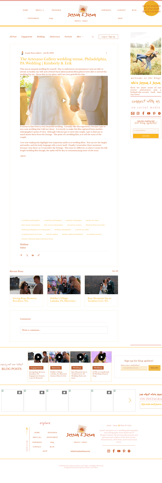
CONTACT (121, 10)
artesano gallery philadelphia (72, 234)
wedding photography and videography (36, 230)
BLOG (134, 10)
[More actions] (106, 53)
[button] (93, 37)
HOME (25, 10)
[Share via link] (38, 255)
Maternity (56, 368)
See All (115, 271)
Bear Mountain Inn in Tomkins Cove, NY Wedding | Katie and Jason (99, 299)
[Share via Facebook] (21, 255)
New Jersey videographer (53, 225)
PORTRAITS (106, 10)
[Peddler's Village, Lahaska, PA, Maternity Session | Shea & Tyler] (64, 285)
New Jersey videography (31, 225)
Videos (23, 247)
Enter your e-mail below (130, 365)
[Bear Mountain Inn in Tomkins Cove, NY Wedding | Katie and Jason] (101, 285)
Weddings (41, 37)
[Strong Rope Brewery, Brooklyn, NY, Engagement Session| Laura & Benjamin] (26, 285)
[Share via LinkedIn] (33, 255)
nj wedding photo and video (32, 234)
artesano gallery (52, 234)
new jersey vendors (74, 225)
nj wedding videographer (31, 220)
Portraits (68, 37)
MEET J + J (40, 10)
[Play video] (64, 100)
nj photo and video (82, 230)
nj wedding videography (53, 220)
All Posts (13, 37)
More (79, 37)
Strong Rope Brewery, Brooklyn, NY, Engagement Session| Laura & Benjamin (25, 299)
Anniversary (55, 37)
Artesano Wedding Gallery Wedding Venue (37, 239)
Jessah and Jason (92, 220)
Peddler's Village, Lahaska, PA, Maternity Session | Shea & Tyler (62, 299)
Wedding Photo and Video (95, 225)
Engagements (26, 37)
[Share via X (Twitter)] (27, 255)
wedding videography (74, 220)
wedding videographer (63, 230)
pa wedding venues (94, 234)
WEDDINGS (56, 10)
